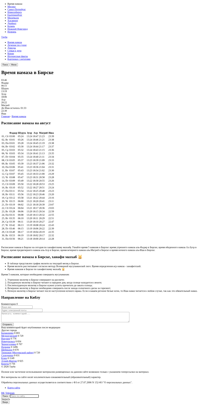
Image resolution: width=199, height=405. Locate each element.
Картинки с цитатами (18, 59)
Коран (10, 53)
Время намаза (14, 42)
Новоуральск (8, 341)
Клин (4, 358)
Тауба (4, 37)
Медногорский (9, 335)
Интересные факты (17, 56)
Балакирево (7, 333)
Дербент (11, 23)
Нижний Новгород (17, 29)
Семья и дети (14, 50)
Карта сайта (13, 387)
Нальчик (5, 347)
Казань (11, 26)
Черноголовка (8, 344)
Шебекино (6, 349)
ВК (3, 393)
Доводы (11, 48)
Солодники (7, 355)
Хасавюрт (12, 20)
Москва (11, 6)
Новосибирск (14, 12)
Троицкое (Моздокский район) (17, 352)
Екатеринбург (14, 15)
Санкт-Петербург (16, 9)
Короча (5, 363)
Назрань (11, 31)
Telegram (9, 393)
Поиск (5, 65)
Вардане (5, 338)
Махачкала (13, 17)
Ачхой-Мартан (9, 361)
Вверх (5, 402)
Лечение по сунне (17, 45)
